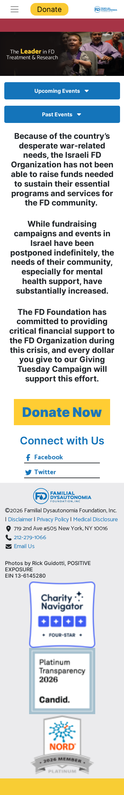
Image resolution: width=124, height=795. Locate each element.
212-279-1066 (30, 537)
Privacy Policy (53, 520)
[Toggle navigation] (14, 9)
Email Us (24, 546)
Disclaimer (21, 520)
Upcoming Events (57, 90)
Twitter (45, 472)
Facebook (48, 457)
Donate (49, 9)
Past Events (57, 114)
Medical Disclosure (95, 520)
